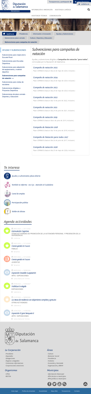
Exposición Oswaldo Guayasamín (24, 273)
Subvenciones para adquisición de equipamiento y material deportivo (13, 69)
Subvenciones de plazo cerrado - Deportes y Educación (14, 95)
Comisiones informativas (14, 363)
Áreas (50, 350)
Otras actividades (19, 302)
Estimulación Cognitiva (20, 231)
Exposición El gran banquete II (23, 313)
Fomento (51, 361)
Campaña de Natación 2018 (45, 127)
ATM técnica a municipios (57, 376)
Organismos (11, 370)
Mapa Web (54, 391)
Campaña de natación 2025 (45, 67)
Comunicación (55, 16)
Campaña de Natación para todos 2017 (50, 137)
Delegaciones (10, 358)
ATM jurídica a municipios (57, 379)
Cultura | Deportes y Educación (41, 38)
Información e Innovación (42, 10)
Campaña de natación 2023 (45, 87)
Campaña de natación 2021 (45, 107)
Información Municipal (56, 374)
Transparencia (66, 391)
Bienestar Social (53, 356)
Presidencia (23, 34)
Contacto (77, 391)
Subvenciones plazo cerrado (15, 38)
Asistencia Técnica (39, 16)
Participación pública (20, 203)
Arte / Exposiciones (20, 275)
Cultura (50, 354)
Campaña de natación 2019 (45, 117)
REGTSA (8, 376)
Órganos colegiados (12, 361)
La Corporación (13, 350)
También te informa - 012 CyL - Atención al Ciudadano (32, 185)
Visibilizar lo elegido (19, 286)
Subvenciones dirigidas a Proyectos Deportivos (11, 89)
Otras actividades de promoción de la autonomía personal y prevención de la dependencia (46, 234)
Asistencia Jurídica (63, 10)
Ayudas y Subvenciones (64, 34)
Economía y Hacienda (55, 363)
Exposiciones (17, 289)
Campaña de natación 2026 (45, 147)
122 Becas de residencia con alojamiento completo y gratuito (34, 300)
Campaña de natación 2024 (45, 77)
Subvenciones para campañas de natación (21, 42)
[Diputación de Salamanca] (15, 5)
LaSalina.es (85, 4)
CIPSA (8, 374)
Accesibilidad (43, 391)
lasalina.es (10, 34)
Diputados (9, 356)
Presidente (9, 354)
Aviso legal (14, 391)
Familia (15, 249)
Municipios (52, 370)
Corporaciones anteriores (15, 366)
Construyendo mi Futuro (21, 246)
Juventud (16, 262)
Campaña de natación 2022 (45, 97)
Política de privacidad (28, 391)
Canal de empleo (18, 194)
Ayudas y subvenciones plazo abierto (26, 176)
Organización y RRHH (55, 366)
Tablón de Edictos (18, 212)
